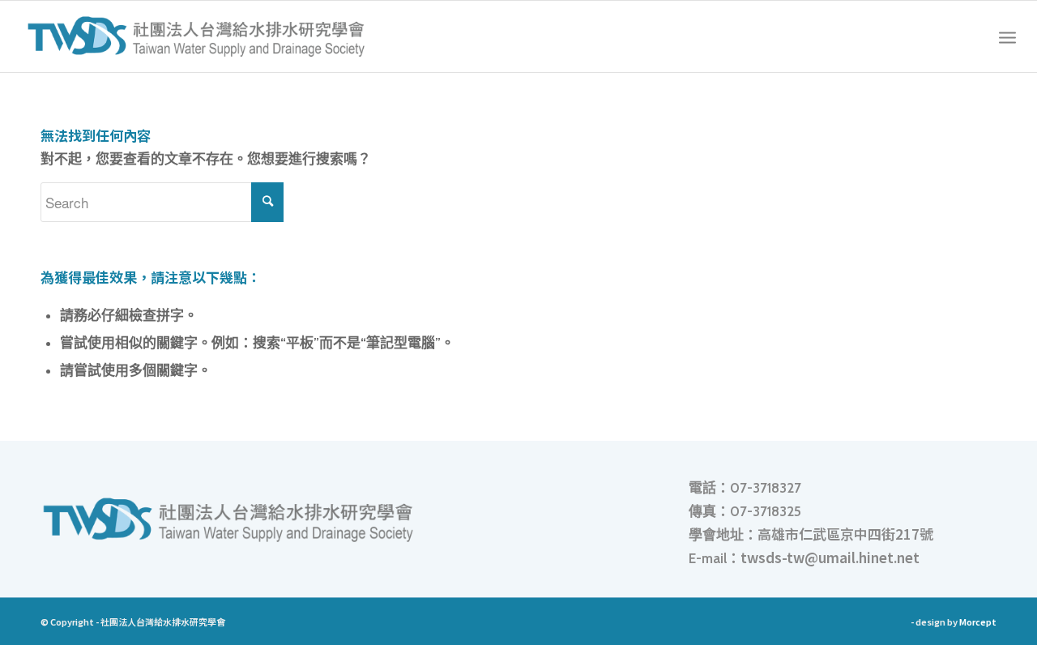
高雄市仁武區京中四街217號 (845, 533)
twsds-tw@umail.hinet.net (830, 557)
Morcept (977, 621)
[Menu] (1007, 36)
